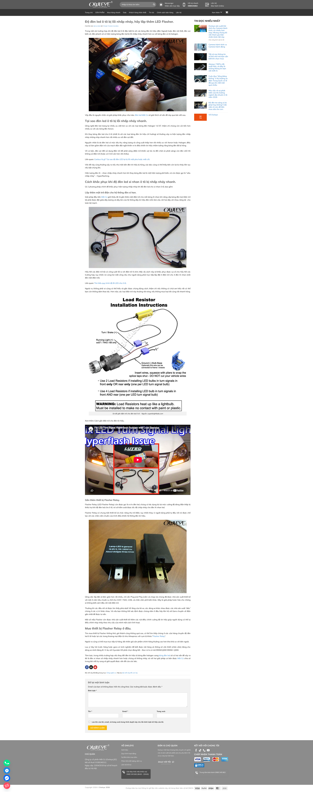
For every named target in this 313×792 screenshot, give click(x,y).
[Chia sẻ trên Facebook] (87, 667)
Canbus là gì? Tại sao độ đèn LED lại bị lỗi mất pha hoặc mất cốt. (122, 159)
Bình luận (92, 690)
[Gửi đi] (154, 4)
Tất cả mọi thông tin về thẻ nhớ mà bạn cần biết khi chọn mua (218, 56)
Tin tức (151, 12)
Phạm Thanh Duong (111, 26)
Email (125, 711)
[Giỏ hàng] (227, 12)
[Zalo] (7, 778)
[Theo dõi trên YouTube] (208, 750)
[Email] (7, 785)
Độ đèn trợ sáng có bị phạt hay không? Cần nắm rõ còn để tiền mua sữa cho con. (218, 106)
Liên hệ (178, 12)
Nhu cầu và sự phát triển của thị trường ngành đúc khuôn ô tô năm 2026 (218, 93)
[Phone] (7, 763)
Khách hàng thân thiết (137, 12)
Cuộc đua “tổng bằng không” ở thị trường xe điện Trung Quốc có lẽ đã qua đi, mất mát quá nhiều (218, 80)
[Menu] (217, 12)
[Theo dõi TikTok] (200, 750)
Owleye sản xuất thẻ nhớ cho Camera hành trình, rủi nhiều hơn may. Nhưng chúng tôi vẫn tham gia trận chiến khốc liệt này (218, 31)
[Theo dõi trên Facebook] (196, 750)
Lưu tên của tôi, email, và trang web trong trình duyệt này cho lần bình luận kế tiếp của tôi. (128, 722)
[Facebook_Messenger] (7, 770)
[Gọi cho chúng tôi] (204, 750)
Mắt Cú (104, 197)
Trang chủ (89, 12)
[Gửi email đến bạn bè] (91, 667)
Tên (90, 711)
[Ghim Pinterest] (95, 667)
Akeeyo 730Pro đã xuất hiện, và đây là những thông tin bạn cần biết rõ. (217, 67)
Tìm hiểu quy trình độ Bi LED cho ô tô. (110, 283)
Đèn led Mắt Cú (141, 115)
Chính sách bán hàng (165, 12)
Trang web (161, 711)
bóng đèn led (164, 655)
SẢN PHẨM (99, 12)
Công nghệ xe (111, 673)
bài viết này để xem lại (129, 673)
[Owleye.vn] (100, 4)
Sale (124, 12)
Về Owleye (213, 115)
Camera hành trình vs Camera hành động (218, 46)
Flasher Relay (159, 636)
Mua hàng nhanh (113, 12)
